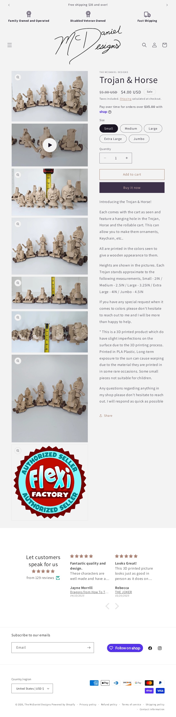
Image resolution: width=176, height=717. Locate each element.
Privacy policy (88, 704)
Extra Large (113, 139)
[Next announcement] (167, 5)
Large (153, 128)
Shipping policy (155, 704)
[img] (43, 571)
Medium (131, 128)
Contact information (152, 709)
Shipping (126, 98)
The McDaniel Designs (38, 704)
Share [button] (108, 415)
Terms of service (131, 704)
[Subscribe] (89, 647)
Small (108, 128)
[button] (10, 45)
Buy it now (132, 187)
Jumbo (139, 139)
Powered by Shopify (63, 704)
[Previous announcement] (9, 5)
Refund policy (109, 704)
